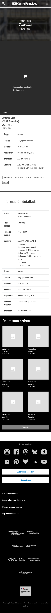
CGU (25, 603)
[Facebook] (16, 452)
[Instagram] (7, 452)
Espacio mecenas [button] (9, 513)
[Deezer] (25, 462)
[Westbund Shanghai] (35, 561)
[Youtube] (44, 462)
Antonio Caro (8, 117)
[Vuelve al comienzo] (45, 607)
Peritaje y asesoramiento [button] (12, 507)
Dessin (20, 134)
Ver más (25, 427)
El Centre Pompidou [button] (10, 493)
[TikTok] (44, 452)
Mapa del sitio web (17, 603)
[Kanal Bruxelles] (18, 561)
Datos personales (33, 603)
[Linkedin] (7, 462)
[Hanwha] (25, 575)
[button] (25, 202)
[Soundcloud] (34, 462)
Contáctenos (26, 480)
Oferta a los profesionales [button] (12, 500)
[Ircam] (34, 534)
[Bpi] (18, 534)
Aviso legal (6, 603)
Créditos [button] (4, 113)
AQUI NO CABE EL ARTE (27, 241)
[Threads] (25, 452)
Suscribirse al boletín (25, 472)
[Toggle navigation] (47, 4)
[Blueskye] (34, 452)
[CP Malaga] (32, 548)
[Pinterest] (16, 462)
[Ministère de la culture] (25, 591)
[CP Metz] (19, 548)
